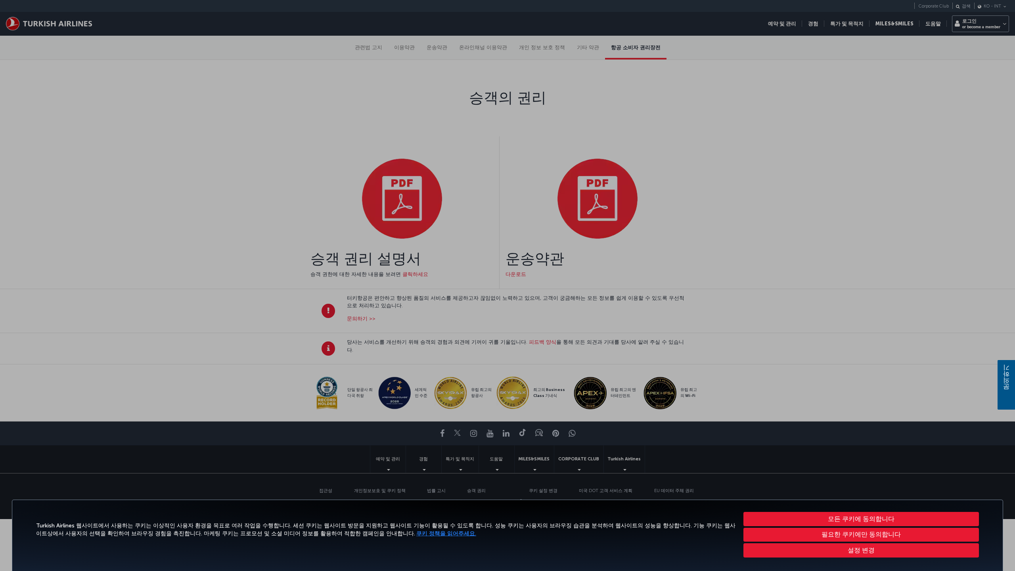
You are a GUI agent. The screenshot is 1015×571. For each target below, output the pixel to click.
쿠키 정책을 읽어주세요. (446, 533)
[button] (861, 550)
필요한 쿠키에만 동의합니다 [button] (861, 534)
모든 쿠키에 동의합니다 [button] (861, 519)
